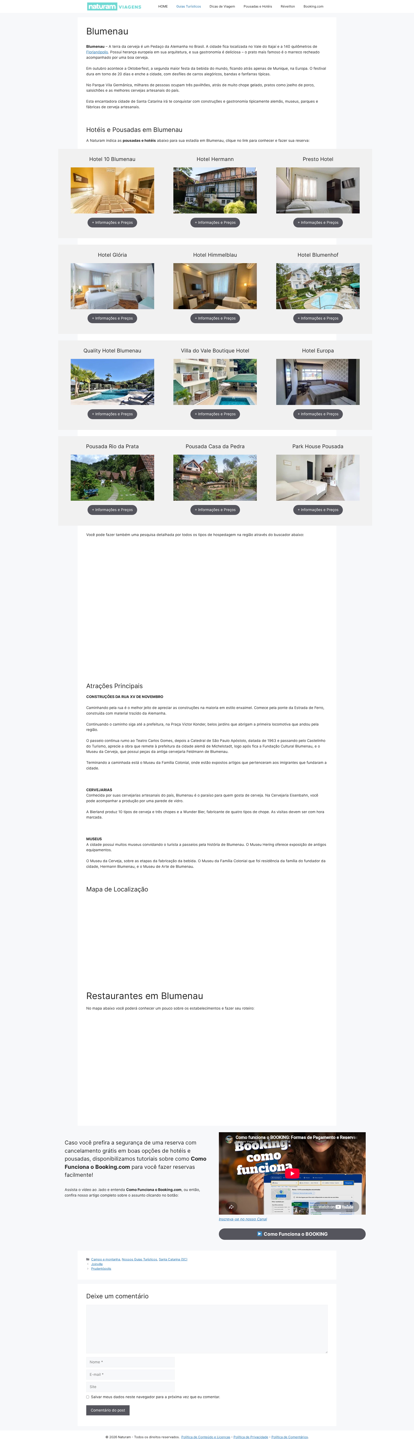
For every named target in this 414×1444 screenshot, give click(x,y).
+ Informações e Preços (112, 222)
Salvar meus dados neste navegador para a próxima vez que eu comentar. (155, 1397)
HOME (163, 6)
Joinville (97, 1264)
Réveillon (288, 6)
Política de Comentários (289, 1437)
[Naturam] (114, 6)
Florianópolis (97, 52)
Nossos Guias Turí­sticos (139, 1259)
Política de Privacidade (251, 1437)
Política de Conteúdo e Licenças (205, 1437)
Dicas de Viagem (222, 6)
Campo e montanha (105, 1259)
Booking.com (313, 6)
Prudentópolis (101, 1268)
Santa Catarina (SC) (173, 1259)
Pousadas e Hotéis (258, 6)
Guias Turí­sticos (188, 6)
